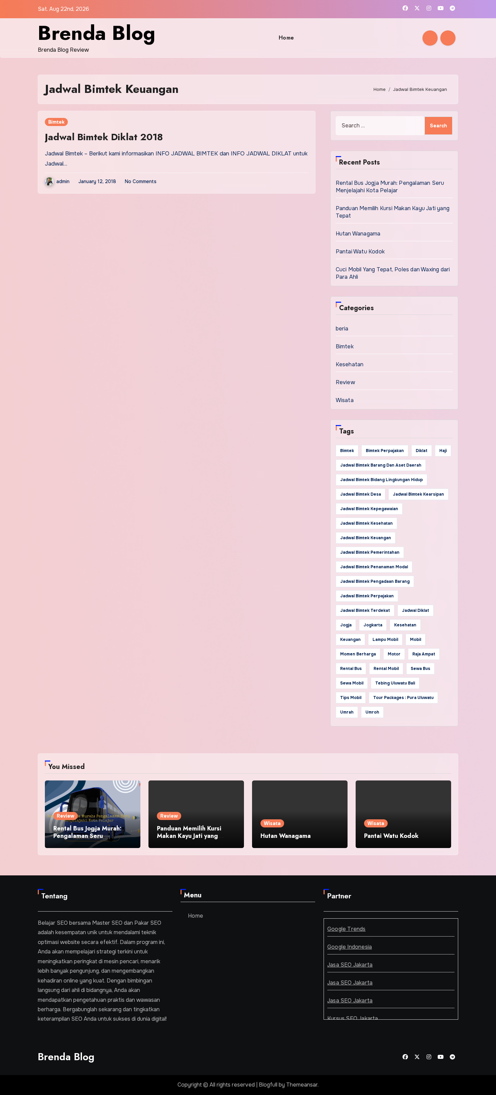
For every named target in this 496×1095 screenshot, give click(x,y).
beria (342, 328)
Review (345, 382)
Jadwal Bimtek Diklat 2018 (104, 137)
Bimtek (56, 122)
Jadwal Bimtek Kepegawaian (369, 509)
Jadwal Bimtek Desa (360, 494)
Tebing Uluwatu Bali (395, 683)
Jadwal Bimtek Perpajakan (367, 596)
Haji (443, 450)
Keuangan (350, 639)
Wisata (345, 400)
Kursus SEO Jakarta (352, 1018)
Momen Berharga (358, 654)
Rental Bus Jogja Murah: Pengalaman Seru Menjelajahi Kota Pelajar (390, 186)
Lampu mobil (385, 639)
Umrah (347, 712)
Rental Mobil (386, 668)
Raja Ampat (423, 654)
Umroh (372, 712)
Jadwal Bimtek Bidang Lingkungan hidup (381, 479)
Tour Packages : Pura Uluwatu (403, 697)
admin (63, 181)
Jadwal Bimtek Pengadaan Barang (375, 581)
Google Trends (346, 928)
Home (286, 38)
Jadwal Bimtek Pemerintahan (369, 552)
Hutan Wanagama (358, 233)
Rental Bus (351, 668)
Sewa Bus (420, 668)
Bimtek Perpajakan (385, 450)
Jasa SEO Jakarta (350, 964)
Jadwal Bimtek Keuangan (365, 538)
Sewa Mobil (351, 683)
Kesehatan (350, 364)
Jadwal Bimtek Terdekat (365, 610)
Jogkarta (372, 625)
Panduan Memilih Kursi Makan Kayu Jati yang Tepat (189, 835)
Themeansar (302, 1084)
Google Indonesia (349, 946)
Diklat (422, 450)
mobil (415, 639)
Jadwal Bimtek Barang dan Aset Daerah (380, 465)
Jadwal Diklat (415, 610)
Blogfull (268, 1084)
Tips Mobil (350, 697)
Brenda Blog (96, 33)
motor (394, 654)
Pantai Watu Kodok (360, 251)
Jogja (346, 625)
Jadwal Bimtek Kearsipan (418, 494)
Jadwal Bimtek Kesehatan (366, 523)
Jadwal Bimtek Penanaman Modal (374, 567)
